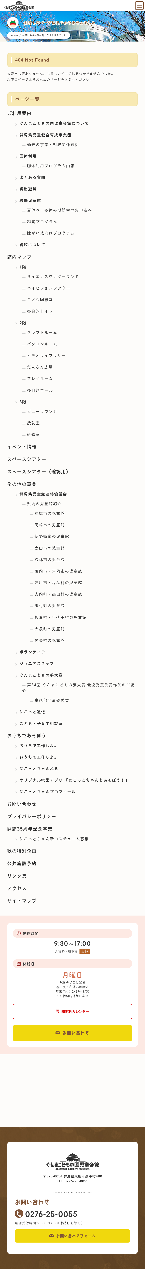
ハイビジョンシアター (48, 288)
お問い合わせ (22, 804)
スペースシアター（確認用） (39, 471)
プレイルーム (40, 378)
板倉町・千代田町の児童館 (61, 617)
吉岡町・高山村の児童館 (58, 594)
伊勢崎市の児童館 (52, 536)
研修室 (33, 434)
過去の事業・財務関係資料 (53, 145)
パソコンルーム (42, 344)
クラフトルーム (42, 332)
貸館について (32, 245)
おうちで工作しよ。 (39, 746)
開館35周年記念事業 (29, 829)
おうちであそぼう (26, 735)
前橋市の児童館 (50, 513)
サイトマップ (22, 901)
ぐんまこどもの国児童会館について (54, 123)
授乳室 (33, 423)
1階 (22, 267)
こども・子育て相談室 (41, 723)
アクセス (17, 888)
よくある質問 (32, 177)
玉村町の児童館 (50, 606)
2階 (22, 323)
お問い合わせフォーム (76, 1236)
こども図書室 (40, 300)
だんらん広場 (40, 367)
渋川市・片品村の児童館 (58, 583)
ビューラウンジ (42, 411)
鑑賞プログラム (42, 222)
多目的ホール (40, 390)
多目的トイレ (40, 311)
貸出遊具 (28, 189)
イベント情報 (22, 446)
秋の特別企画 (22, 851)
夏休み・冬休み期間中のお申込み (59, 210)
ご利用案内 (19, 113)
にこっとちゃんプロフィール (47, 792)
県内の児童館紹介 (44, 504)
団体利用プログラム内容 (51, 166)
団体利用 (28, 156)
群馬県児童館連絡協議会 (43, 494)
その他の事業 (22, 484)
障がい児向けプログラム (51, 233)
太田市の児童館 (50, 548)
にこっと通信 (32, 712)
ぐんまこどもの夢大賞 (41, 675)
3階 (22, 402)
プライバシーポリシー (31, 816)
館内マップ (19, 257)
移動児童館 (30, 200)
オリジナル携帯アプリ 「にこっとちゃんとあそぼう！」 (74, 780)
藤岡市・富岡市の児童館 (58, 571)
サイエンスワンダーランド (53, 276)
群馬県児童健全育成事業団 (45, 135)
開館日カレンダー (75, 1011)
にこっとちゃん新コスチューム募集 (54, 839)
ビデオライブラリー (46, 355)
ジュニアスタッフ (36, 663)
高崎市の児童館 (50, 525)
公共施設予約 (22, 863)
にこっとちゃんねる (39, 769)
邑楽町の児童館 (50, 640)
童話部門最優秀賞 (52, 700)
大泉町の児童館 (50, 629)
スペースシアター (26, 459)
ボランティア (32, 652)
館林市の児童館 (50, 560)
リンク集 (17, 876)
